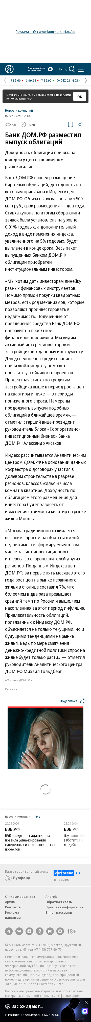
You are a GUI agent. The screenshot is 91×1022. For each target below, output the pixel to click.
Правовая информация (65, 907)
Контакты (13, 907)
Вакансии (13, 917)
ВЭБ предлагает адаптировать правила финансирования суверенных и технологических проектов (30, 842)
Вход (63, 69)
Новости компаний (19, 110)
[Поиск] (72, 69)
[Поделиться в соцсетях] (80, 124)
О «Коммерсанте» (20, 896)
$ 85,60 (15, 80)
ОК (79, 96)
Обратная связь (59, 902)
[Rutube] (50, 931)
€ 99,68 (31, 80)
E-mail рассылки (59, 912)
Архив (10, 902)
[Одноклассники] (39, 931)
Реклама (12, 912)
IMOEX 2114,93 (67, 80)
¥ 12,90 (46, 80)
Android (52, 896)
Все (37, 816)
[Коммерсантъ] (9, 69)
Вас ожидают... (27, 1006)
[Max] (60, 931)
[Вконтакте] (19, 931)
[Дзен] (29, 931)
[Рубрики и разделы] (81, 69)
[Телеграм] (9, 931)
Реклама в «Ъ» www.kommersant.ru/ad (45, 31)
